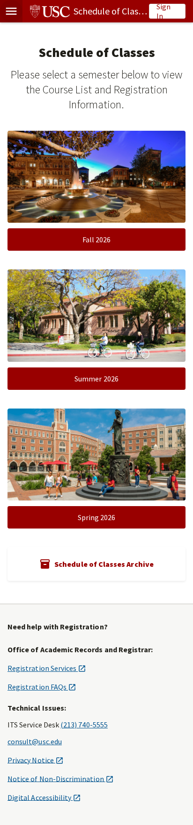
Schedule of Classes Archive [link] (104, 564)
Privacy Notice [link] (35, 759)
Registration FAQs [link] (41, 686)
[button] (11, 11)
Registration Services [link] (46, 668)
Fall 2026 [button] (96, 239)
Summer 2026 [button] (96, 378)
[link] (85, 11)
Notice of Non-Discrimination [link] (60, 778)
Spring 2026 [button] (97, 517)
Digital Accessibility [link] (44, 797)
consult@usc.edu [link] (34, 741)
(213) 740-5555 (84, 724)
